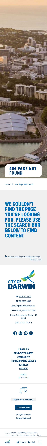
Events (23, 374)
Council (23, 368)
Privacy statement (23, 418)
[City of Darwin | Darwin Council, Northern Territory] (7, 441)
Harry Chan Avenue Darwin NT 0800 (23, 317)
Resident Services (23, 353)
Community (23, 357)
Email (23, 442)
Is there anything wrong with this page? (24, 256)
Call (33, 442)
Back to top (37, 259)
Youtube (26, 333)
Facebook (15, 333)
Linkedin (31, 333)
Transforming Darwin (23, 360)
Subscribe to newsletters (23, 399)
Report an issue (24, 407)
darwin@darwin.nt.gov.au (23, 305)
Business (23, 364)
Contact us (23, 377)
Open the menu (39, 441)
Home (7, 184)
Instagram (20, 333)
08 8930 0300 (25, 296)
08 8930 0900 (25, 301)
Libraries (23, 349)
